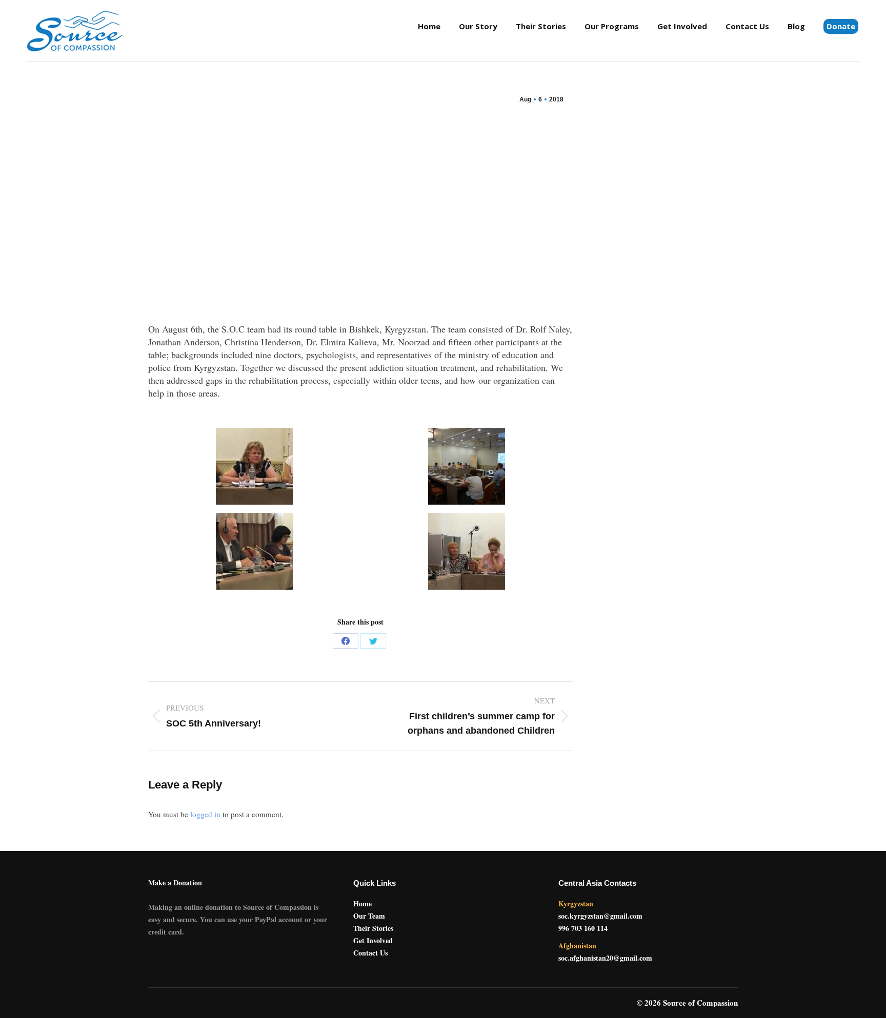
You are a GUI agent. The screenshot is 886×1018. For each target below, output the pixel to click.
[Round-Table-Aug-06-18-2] (466, 466)
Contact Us (370, 952)
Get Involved (373, 940)
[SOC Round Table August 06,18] (254, 466)
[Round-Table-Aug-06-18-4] (466, 551)
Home (362, 903)
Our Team (369, 915)
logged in (205, 814)
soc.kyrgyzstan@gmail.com (600, 915)
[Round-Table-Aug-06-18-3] (254, 551)
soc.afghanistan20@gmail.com (605, 957)
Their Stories (373, 928)
